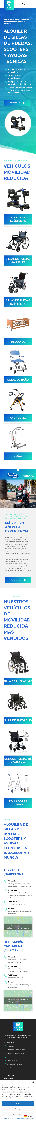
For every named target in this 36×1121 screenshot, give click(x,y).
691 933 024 (22, 978)
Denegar (18, 1109)
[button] (33, 1082)
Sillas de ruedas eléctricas (15, 1053)
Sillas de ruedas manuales (16, 1049)
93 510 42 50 (12, 904)
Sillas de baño (12, 1060)
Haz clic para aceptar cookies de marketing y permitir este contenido (18, 927)
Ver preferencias (18, 1114)
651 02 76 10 (22, 904)
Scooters (10, 1046)
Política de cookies (8, 1118)
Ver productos (16, 103)
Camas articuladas (13, 1057)
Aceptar (18, 1103)
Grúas (9, 1067)
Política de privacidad (20, 1118)
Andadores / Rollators (14, 1064)
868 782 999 (12, 978)
